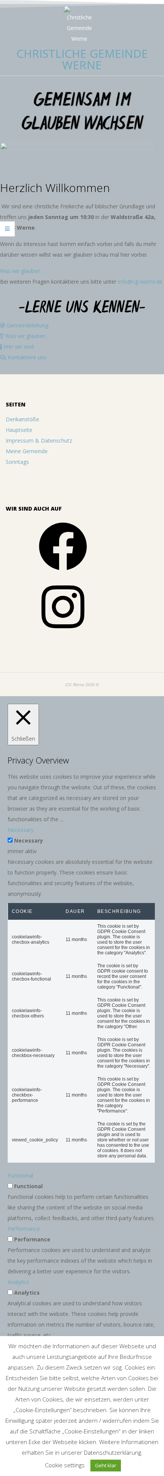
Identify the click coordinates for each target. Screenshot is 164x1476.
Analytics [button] (18, 1282)
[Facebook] (63, 572)
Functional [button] (20, 1175)
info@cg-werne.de (140, 281)
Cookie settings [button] (65, 1465)
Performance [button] (24, 1228)
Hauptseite (19, 429)
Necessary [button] (21, 829)
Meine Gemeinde (27, 451)
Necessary (28, 840)
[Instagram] (63, 633)
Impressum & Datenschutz (39, 440)
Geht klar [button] (105, 1465)
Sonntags (17, 461)
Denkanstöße (22, 419)
